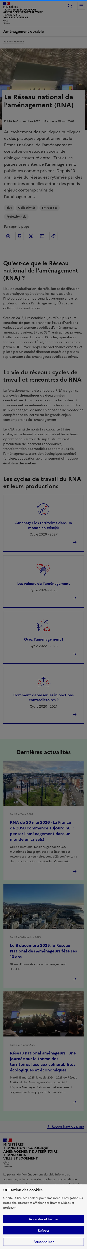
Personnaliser (43, 1241)
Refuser (43, 1230)
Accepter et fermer (43, 1219)
